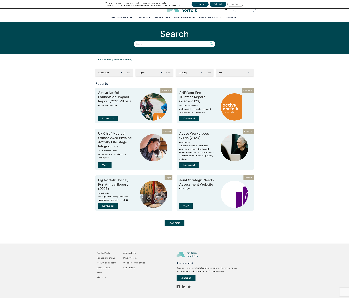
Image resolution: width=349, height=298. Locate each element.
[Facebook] (178, 287)
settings (176, 5)
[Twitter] (189, 287)
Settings (235, 4)
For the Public (103, 253)
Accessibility (129, 253)
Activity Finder (244, 8)
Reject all (218, 4)
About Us (101, 277)
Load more (174, 223)
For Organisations (106, 258)
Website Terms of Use (134, 263)
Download (108, 118)
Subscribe (186, 278)
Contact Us (129, 268)
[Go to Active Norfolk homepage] (182, 8)
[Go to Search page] (226, 8)
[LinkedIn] (183, 287)
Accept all (200, 4)
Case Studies (103, 268)
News (99, 272)
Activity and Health (106, 263)
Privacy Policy (130, 258)
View (104, 165)
